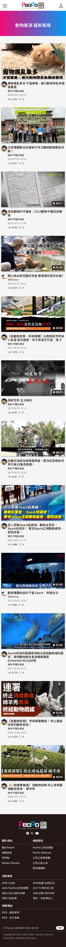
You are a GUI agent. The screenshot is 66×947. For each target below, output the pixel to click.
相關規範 (7, 852)
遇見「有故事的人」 (44, 898)
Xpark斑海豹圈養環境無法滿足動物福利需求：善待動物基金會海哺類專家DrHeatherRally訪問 (36, 656)
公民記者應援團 (41, 857)
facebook (28, 833)
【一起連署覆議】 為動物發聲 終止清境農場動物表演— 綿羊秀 (35, 787)
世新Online (13, 279)
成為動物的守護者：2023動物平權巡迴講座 (35, 213)
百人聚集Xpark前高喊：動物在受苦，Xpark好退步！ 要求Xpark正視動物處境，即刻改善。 (36, 528)
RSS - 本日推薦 (10, 917)
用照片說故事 (9, 898)
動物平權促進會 (16, 91)
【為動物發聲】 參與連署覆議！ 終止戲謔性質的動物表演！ (35, 723)
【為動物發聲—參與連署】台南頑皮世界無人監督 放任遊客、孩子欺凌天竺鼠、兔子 (36, 338)
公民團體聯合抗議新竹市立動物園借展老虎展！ (36, 149)
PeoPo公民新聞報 (43, 847)
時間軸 (5, 857)
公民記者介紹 (40, 863)
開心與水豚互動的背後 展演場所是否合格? (35, 275)
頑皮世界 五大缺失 (20, 400)
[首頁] (33, 6)
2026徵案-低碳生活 (44, 883)
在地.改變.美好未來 (43, 893)
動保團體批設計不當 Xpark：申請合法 (33, 592)
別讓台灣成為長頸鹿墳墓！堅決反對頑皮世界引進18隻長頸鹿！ (36, 462)
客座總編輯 (39, 868)
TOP (60, 927)
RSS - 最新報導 (10, 912)
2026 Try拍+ (9, 883)
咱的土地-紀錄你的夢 (13, 893)
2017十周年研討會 (43, 888)
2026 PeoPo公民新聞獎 (15, 888)
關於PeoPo (8, 847)
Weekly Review (10, 863)
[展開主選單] (5, 6)
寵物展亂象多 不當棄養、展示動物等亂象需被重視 (36, 85)
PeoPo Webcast (42, 852)
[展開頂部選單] (61, 6)
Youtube (37, 833)
